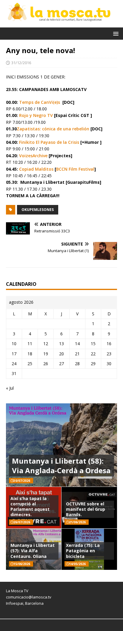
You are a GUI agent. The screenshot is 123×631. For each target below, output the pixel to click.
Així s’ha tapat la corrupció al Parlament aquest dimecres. (30, 507)
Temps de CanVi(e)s (39, 102)
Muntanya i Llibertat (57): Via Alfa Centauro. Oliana (32, 550)
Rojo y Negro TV (36, 115)
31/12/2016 (21, 62)
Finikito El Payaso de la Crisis (49, 142)
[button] (115, 33)
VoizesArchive (33, 155)
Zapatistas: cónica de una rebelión (53, 129)
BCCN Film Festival (75, 169)
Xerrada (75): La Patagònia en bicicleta (83, 550)
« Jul (10, 388)
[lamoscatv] (61, 24)
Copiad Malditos (36, 169)
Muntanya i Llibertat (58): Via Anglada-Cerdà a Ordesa (61, 465)
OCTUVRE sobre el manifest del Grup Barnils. (85, 509)
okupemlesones (37, 209)
